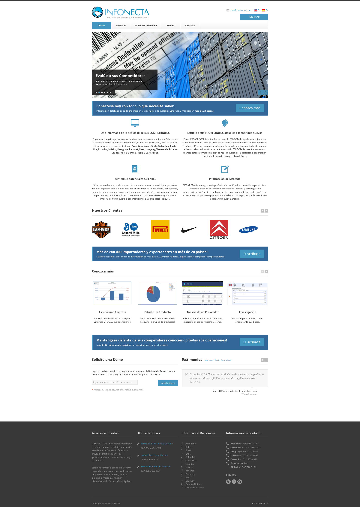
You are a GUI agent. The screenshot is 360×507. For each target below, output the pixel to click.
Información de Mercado (225, 179)
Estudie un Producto (157, 312)
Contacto (190, 25)
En (259, 10)
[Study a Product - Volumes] (157, 293)
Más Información (112, 84)
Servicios (121, 25)
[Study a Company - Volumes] (112, 293)
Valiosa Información (146, 25)
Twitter (228, 481)
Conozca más (249, 108)
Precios (170, 25)
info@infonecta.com (240, 10)
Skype (239, 481)
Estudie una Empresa (112, 312)
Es (267, 10)
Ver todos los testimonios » (218, 360)
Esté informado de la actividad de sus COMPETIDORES (135, 133)
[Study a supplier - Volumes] (202, 293)
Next (265, 92)
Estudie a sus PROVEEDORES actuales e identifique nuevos (224, 133)
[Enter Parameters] (247, 293)
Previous (260, 92)
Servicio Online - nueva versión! (157, 443)
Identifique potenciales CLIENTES (135, 179)
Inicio (101, 25)
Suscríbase (251, 253)
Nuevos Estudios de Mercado (156, 466)
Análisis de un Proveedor (203, 312)
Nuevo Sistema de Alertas (154, 455)
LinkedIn (234, 481)
